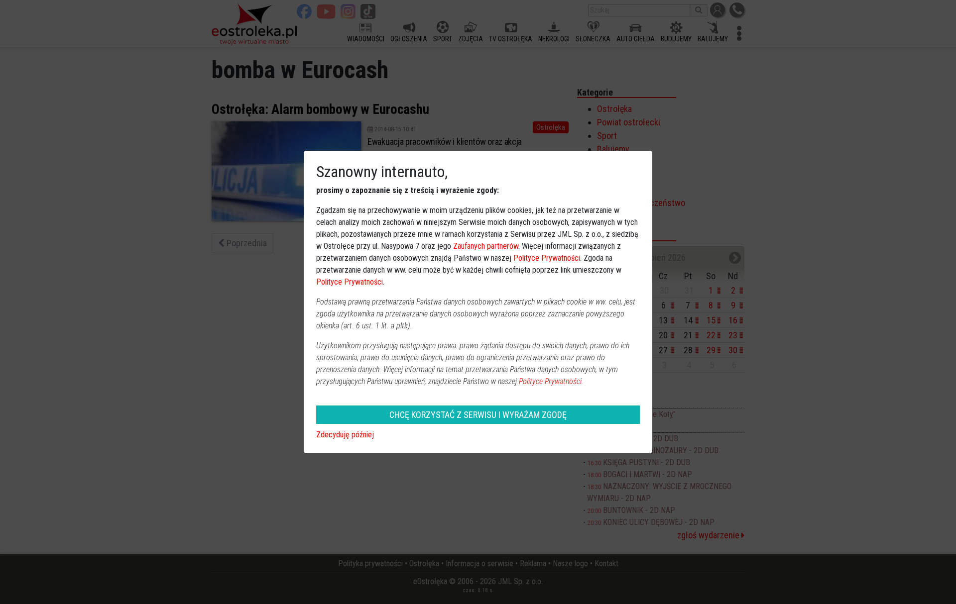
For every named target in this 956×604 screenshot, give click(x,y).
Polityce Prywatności (546, 258)
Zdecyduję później (345, 434)
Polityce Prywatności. (551, 381)
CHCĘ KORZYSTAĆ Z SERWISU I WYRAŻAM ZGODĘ (478, 414)
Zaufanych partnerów (485, 246)
